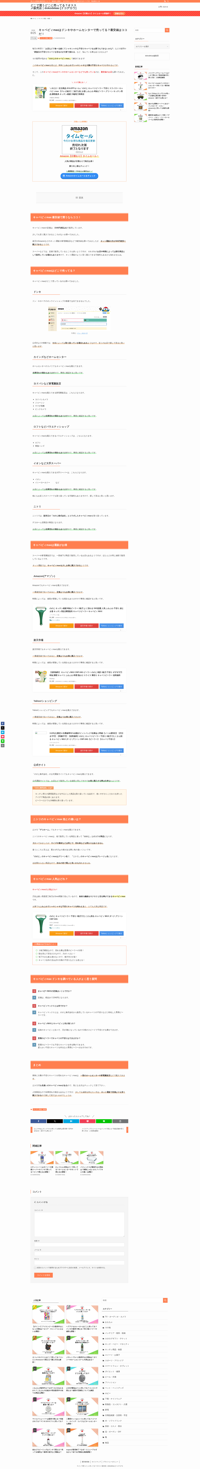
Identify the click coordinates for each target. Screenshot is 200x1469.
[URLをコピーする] (120, 1121)
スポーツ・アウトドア (114, 1360)
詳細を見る (119, 13)
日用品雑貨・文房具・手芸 (116, 1415)
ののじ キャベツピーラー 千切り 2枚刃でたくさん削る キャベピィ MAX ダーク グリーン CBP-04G (86, 917)
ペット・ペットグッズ (114, 1388)
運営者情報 (85, 1462)
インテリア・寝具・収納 (115, 1333)
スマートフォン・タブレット (117, 1366)
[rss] (164, 1)
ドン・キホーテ (82, 333)
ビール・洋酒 (110, 1377)
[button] (38, 1121)
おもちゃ (108, 1322)
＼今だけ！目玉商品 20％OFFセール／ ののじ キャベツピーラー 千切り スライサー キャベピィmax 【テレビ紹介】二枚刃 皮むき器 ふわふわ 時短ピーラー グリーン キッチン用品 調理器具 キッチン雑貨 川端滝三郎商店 (86, 91)
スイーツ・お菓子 (112, 1355)
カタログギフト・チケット (116, 1339)
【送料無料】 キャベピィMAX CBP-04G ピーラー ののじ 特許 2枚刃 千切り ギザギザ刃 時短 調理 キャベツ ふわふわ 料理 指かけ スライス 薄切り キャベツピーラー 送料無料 (86, 673)
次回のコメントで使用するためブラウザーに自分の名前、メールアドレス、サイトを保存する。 (71, 1268)
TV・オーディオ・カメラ (115, 1317)
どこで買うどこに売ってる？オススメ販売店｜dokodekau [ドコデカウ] (54, 6)
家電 (107, 1410)
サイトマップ (96, 1462)
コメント (38, 1210)
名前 (37, 1241)
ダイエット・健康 (112, 1371)
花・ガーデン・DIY (113, 1432)
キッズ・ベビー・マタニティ (117, 1344)
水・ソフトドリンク (113, 1421)
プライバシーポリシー (110, 1462)
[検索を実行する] (167, 30)
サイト (36, 1259)
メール (37, 1250)
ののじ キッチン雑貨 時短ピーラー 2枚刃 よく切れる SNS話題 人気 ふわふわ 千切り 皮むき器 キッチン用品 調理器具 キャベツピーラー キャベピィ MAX (86, 609)
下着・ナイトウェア (113, 1399)
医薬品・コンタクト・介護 (116, 1404)
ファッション (110, 1382)
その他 (108, 1328)
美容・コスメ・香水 (113, 1426)
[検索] (167, 1)
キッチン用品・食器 (46, 38)
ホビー (108, 1393)
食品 (107, 1443)
